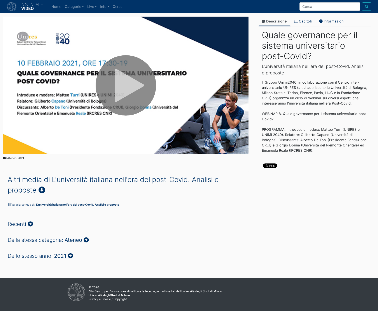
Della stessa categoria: (45, 240)
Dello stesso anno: (37, 256)
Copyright (120, 299)
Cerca (117, 6)
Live (90, 6)
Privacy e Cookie (100, 299)
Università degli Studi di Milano (109, 295)
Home (57, 6)
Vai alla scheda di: (64, 204)
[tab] (274, 21)
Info (103, 6)
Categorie (73, 6)
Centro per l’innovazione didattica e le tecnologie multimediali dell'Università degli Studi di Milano (155, 291)
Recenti (18, 224)
